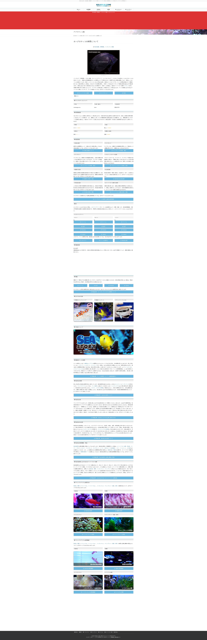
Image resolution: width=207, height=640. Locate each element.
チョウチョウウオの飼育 (103, 429)
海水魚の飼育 (88, 510)
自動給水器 (110, 450)
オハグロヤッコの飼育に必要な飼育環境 (104, 199)
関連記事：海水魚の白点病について (104, 438)
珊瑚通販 (102, 46)
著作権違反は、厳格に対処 (114, 637)
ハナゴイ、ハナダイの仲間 (97, 387)
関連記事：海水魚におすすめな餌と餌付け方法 (104, 417)
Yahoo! (83, 234)
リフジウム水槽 (119, 592)
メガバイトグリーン (95, 207)
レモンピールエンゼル (78, 368)
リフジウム (101, 632)
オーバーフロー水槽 (84, 93)
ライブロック (104, 93)
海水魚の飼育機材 (88, 568)
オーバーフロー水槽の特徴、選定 (119, 192)
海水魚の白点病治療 (119, 178)
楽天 (83, 226)
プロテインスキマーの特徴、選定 (119, 165)
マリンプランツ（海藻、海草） (111, 485)
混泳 (124, 93)
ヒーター (102, 448)
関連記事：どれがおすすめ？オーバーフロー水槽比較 (104, 478)
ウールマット (123, 448)
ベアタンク (126, 85)
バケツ (117, 448)
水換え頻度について (89, 150)
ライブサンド (96, 448)
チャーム (83, 222)
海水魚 (91, 468)
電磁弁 (114, 450)
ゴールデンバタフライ (87, 429)
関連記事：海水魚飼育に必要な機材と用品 (104, 457)
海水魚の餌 (124, 240)
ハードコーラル (91, 485)
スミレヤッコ (94, 365)
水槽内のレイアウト (88, 363)
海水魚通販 (96, 46)
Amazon (83, 230)
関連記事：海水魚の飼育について (104, 395)
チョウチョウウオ (115, 386)
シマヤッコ (80, 365)
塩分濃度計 (112, 448)
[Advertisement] (103, 21)
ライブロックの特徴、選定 (119, 150)
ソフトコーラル (83, 485)
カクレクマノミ (117, 384)
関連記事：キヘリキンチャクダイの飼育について (104, 291)
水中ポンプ (107, 448)
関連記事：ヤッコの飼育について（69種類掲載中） (104, 376)
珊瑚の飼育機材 (119, 568)
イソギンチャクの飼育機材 (88, 592)
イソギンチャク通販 (109, 46)
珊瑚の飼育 (119, 510)
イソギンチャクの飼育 (88, 534)
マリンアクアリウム (81, 386)
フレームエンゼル (128, 367)
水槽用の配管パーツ (84, 451)
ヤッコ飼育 (94, 386)
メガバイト (83, 240)
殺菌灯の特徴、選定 (89, 178)
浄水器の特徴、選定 (89, 192)
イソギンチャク (125, 384)
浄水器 (128, 446)
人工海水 (129, 448)
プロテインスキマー (80, 448)
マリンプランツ (108, 468)
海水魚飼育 (76, 446)
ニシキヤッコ (87, 365)
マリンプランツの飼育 (119, 534)
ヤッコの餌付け (104, 240)
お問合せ (116, 632)
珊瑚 (95, 468)
